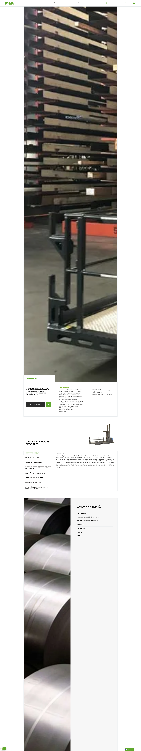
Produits (44, 3)
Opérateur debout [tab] (32, 453)
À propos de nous (88, 3)
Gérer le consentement (4, 748)
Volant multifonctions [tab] (33, 462)
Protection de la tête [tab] (33, 458)
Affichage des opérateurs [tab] (34, 478)
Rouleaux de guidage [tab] (33, 482)
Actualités (52, 3)
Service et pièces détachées (65, 3)
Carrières (78, 3)
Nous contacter (99, 3)
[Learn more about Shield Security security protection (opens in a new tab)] (2, 748)
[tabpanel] (85, 461)
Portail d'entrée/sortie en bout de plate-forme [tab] (38, 467)
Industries (36, 3)
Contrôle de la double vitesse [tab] (36, 473)
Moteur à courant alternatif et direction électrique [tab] (36, 488)
